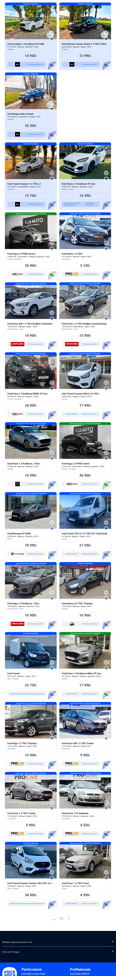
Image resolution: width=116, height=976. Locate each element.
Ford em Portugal (10, 952)
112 (61, 918)
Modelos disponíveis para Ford (17, 942)
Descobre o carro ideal (33, 973)
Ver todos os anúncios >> (35, 64)
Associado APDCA (79, 973)
